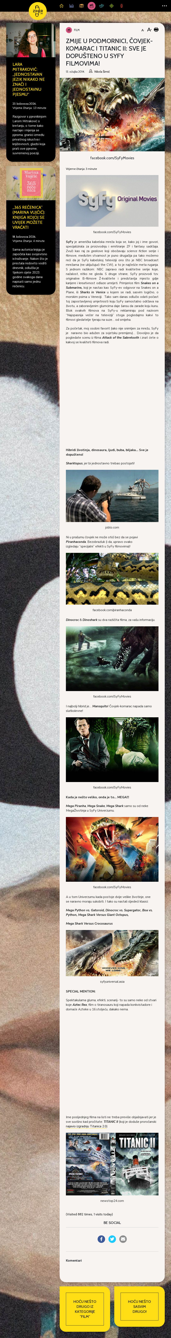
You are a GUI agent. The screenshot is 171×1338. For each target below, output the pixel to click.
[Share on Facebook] (101, 1241)
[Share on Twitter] (112, 1241)
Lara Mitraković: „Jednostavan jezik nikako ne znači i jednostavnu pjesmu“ (29, 79)
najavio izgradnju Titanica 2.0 (86, 1126)
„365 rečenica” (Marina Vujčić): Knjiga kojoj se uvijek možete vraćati (29, 217)
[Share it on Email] (123, 1241)
